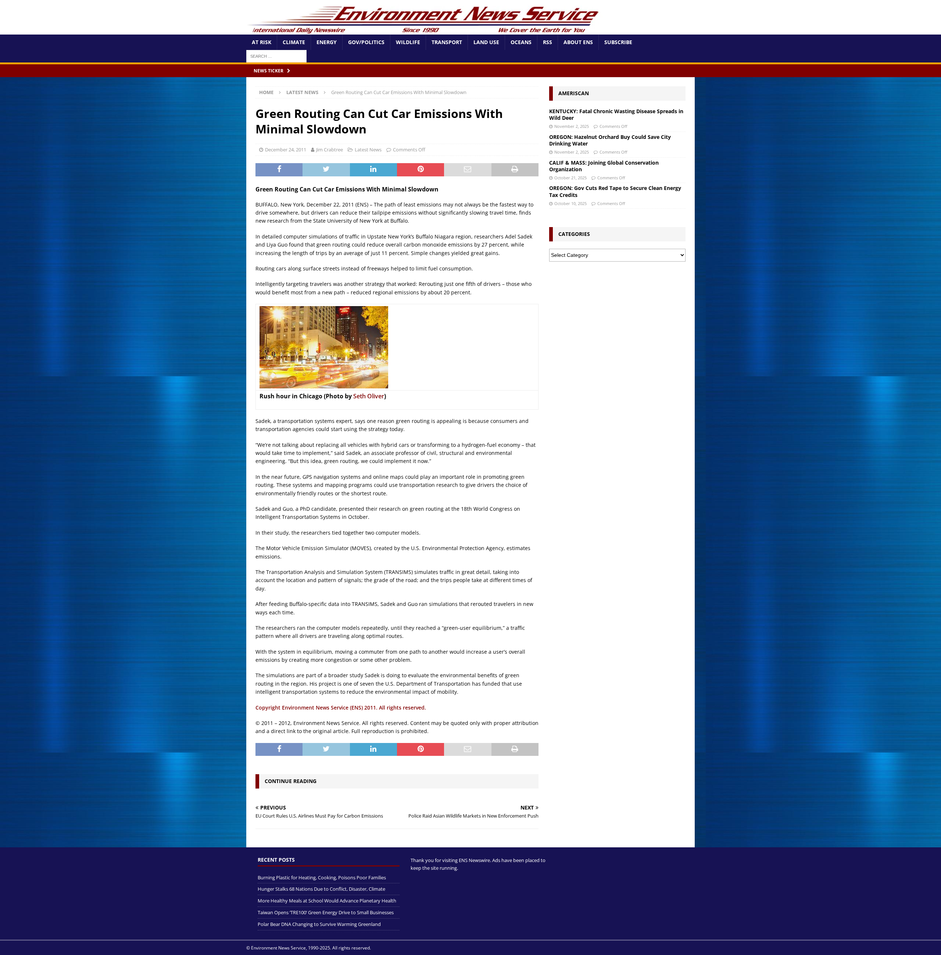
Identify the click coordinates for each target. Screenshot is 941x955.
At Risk (261, 42)
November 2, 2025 (571, 126)
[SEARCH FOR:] (276, 55)
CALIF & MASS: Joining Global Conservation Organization (604, 166)
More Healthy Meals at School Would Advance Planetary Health (327, 900)
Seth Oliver (368, 396)
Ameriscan (573, 93)
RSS (547, 42)
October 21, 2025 (570, 177)
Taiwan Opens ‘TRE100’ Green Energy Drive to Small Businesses (326, 912)
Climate (294, 42)
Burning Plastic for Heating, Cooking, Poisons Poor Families (322, 877)
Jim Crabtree (329, 149)
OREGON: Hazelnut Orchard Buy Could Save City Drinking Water (610, 140)
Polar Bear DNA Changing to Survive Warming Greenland (319, 924)
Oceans (521, 42)
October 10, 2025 (570, 203)
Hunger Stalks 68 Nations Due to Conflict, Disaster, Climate (321, 889)
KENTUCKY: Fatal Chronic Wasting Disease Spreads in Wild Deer (616, 114)
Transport (447, 42)
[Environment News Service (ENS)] (424, 30)
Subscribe (618, 42)
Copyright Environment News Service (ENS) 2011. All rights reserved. (340, 707)
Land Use (486, 42)
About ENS (578, 42)
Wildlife (408, 42)
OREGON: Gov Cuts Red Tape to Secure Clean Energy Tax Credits (615, 191)
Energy (326, 42)
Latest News (368, 149)
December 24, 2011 (285, 149)
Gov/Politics (366, 42)
